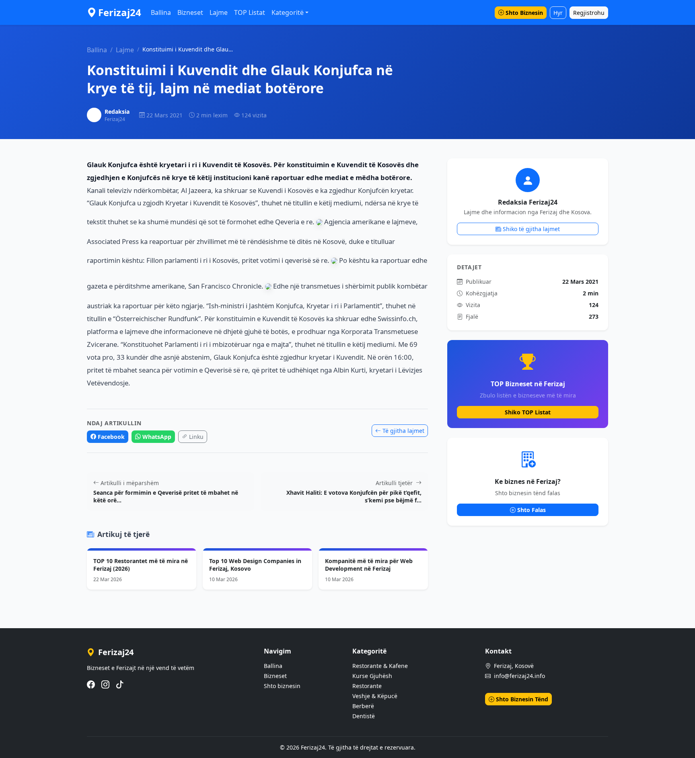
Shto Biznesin (524, 12)
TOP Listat (249, 12)
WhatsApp (156, 436)
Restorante (367, 686)
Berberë (363, 706)
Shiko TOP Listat (528, 412)
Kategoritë (287, 12)
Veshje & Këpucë (374, 696)
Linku (196, 436)
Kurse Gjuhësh (372, 676)
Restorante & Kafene (380, 666)
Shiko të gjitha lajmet (531, 229)
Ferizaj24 (119, 12)
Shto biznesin (282, 686)
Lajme (219, 12)
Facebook (111, 436)
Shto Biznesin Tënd (522, 699)
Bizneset (190, 12)
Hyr (558, 12)
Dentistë (363, 716)
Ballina (161, 12)
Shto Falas (531, 510)
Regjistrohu (589, 12)
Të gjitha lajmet (403, 430)
